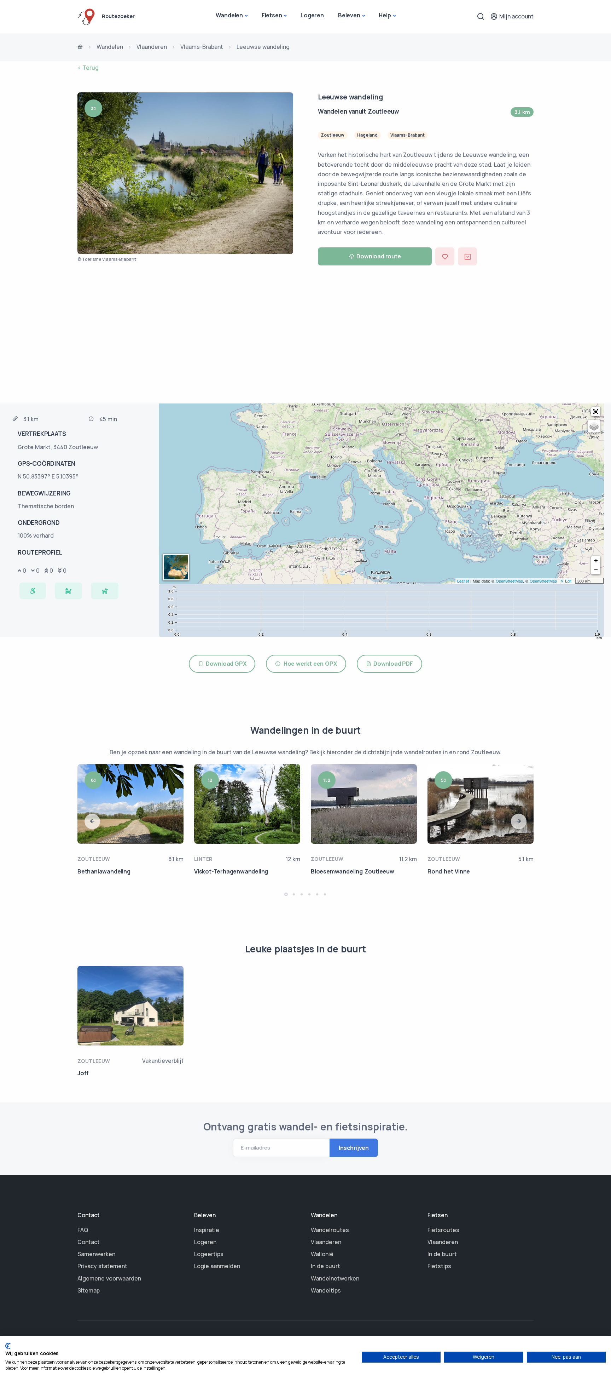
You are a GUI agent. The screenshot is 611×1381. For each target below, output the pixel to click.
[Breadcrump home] (80, 47)
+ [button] (596, 560)
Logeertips (208, 1254)
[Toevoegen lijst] (467, 256)
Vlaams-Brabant (201, 47)
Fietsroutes (443, 1230)
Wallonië (322, 1254)
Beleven (349, 15)
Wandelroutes (330, 1230)
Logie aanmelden (217, 1266)
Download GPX (225, 663)
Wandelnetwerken (335, 1278)
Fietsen (272, 15)
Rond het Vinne (448, 871)
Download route (378, 256)
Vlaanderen (151, 47)
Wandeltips (326, 1290)
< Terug (88, 67)
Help (385, 15)
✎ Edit (565, 581)
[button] (595, 411)
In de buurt (325, 1266)
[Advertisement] (305, 336)
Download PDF (392, 663)
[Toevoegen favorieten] (444, 256)
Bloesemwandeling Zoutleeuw (352, 871)
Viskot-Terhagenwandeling (231, 871)
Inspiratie (206, 1230)
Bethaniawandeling (103, 871)
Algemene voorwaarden (109, 1278)
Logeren (312, 15)
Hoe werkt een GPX (309, 663)
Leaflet (463, 581)
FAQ (82, 1230)
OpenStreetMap (509, 581)
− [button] (596, 569)
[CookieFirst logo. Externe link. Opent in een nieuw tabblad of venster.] (8, 1346)
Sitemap (88, 1290)
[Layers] (594, 426)
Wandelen (229, 15)
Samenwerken (96, 1254)
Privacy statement (102, 1266)
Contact (88, 1242)
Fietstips (439, 1266)
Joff (83, 1073)
